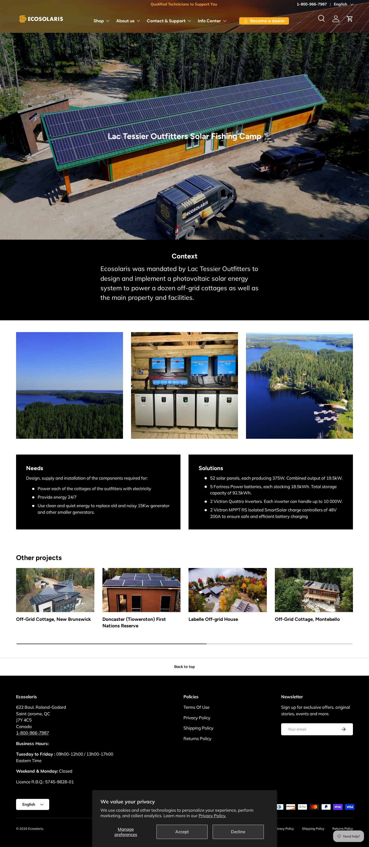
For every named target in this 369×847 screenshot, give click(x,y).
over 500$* (206, 4)
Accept (182, 831)
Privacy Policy (196, 717)
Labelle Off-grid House (213, 619)
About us (125, 21)
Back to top (184, 666)
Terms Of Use (196, 707)
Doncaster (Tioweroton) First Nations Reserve (134, 622)
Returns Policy (197, 738)
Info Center (209, 21)
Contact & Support (166, 21)
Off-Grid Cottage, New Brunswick (53, 619)
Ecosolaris (35, 828)
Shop (99, 21)
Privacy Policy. (212, 815)
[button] (349, 18)
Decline (238, 831)
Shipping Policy (198, 728)
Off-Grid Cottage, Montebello (307, 619)
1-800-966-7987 (312, 4)
